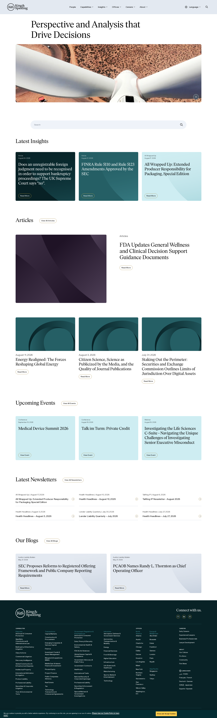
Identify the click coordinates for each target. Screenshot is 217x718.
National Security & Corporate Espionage (82, 678)
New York (139, 669)
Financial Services (110, 651)
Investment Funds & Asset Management (52, 653)
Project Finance (51, 673)
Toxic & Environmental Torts (24, 693)
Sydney (152, 675)
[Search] (181, 124)
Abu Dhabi (153, 636)
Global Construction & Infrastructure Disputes (24, 665)
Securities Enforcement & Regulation (83, 687)
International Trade (81, 673)
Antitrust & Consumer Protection (24, 635)
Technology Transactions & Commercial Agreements (54, 692)
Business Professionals (188, 639)
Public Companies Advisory (51, 678)
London (152, 654)
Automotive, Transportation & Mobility (110, 641)
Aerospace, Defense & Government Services (112, 635)
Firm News (183, 664)
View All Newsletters (73, 480)
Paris (151, 658)
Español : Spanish (185, 689)
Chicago (139, 647)
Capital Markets (51, 634)
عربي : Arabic (183, 674)
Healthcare (78, 669)
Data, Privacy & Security (83, 641)
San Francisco (139, 683)
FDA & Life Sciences (82, 651)
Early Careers (184, 631)
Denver (138, 654)
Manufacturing (109, 671)
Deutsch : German (186, 681)
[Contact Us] (178, 617)
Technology (108, 681)
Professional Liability (23, 683)
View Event (24, 455)
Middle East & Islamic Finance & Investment (53, 665)
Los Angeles (140, 662)
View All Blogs (52, 541)
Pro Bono (182, 656)
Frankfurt (153, 647)
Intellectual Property (23, 670)
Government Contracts (83, 666)
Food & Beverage (110, 655)
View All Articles (48, 221)
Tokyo (152, 679)
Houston (139, 658)
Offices (139, 628)
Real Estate (49, 682)
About (181, 649)
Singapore (153, 671)
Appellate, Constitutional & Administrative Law (23, 641)
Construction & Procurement (51, 638)
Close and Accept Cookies (166, 714)
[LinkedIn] (184, 617)
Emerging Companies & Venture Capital (53, 644)
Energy (106, 647)
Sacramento (140, 679)
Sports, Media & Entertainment (110, 676)
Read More (24, 196)
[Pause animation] (196, 97)
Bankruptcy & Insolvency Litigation (25, 648)
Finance (48, 649)
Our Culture (183, 652)
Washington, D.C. (140, 693)
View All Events (69, 403)
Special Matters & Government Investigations (81, 694)
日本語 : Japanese (185, 685)
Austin (138, 639)
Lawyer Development (187, 643)
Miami (138, 665)
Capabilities (20, 628)
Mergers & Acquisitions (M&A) (53, 659)
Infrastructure (109, 662)
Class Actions (21, 653)
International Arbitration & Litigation (25, 674)
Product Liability (22, 679)
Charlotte (139, 643)
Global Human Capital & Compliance (83, 655)
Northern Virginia (139, 674)
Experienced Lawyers (187, 635)
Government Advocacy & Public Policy (83, 661)
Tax (46, 686)
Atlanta (138, 636)
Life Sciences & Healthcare (109, 667)
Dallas (138, 651)
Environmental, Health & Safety (83, 646)
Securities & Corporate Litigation (24, 687)
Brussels (153, 639)
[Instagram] (190, 617)
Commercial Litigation (24, 657)
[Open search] (207, 7)
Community (183, 660)
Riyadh (152, 662)
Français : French (185, 678)
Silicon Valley (141, 688)
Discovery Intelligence (24, 660)
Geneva (152, 651)
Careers (182, 628)
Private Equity (50, 669)
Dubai (152, 643)
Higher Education (110, 658)
